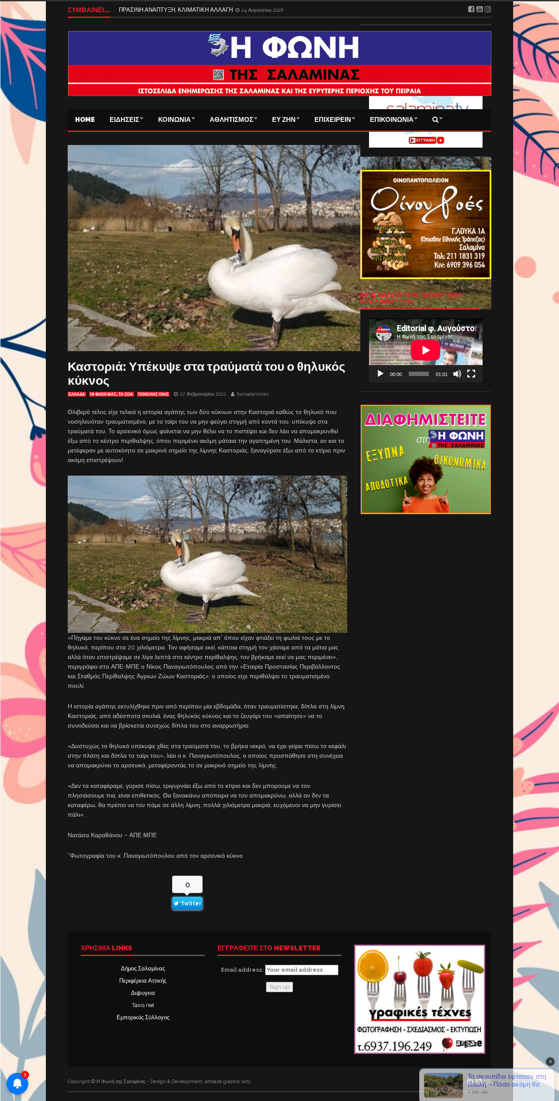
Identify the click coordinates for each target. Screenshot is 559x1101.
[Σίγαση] (457, 373)
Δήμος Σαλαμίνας (143, 968)
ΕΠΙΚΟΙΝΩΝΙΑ (392, 120)
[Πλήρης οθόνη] (471, 373)
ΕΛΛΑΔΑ (77, 394)
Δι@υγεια (143, 993)
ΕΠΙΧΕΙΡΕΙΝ (332, 120)
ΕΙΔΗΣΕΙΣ (124, 120)
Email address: (243, 969)
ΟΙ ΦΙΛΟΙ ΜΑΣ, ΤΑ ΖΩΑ (111, 394)
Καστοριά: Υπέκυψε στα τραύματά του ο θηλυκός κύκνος (206, 373)
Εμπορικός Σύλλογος (143, 1017)
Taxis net (143, 1005)
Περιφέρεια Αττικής (142, 980)
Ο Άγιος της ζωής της (145, 10)
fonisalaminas (252, 394)
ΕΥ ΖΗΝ (284, 120)
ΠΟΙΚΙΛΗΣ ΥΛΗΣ (153, 394)
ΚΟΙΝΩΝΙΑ (174, 120)
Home (85, 120)
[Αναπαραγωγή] (380, 373)
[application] (426, 350)
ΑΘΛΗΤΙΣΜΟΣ (231, 120)
